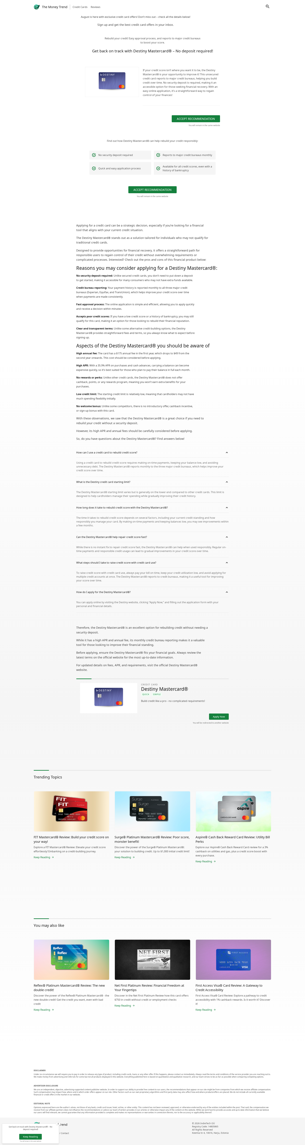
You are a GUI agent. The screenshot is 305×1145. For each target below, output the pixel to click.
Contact (65, 1133)
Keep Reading (30, 1136)
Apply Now (219, 716)
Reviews (95, 7)
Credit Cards (80, 7)
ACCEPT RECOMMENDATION (196, 119)
